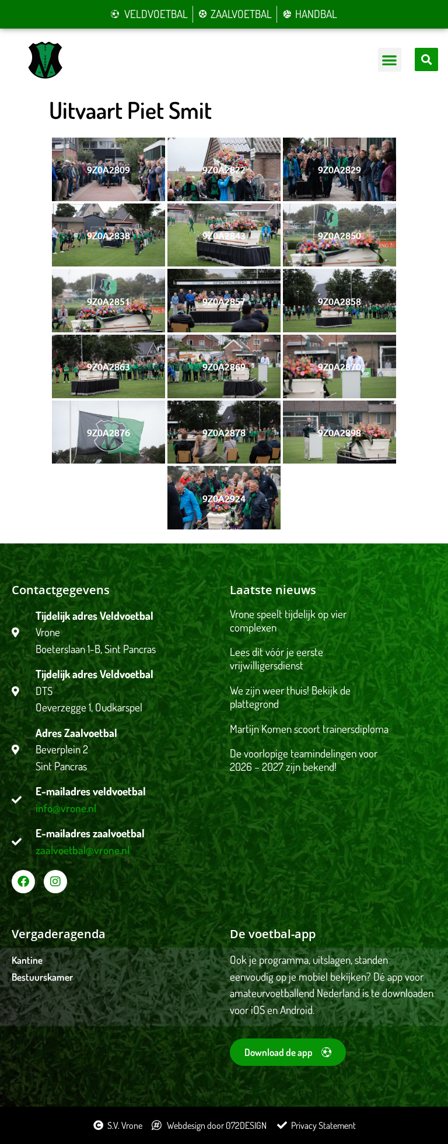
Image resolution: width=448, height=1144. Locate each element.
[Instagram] (55, 881)
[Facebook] (23, 881)
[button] (390, 60)
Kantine (27, 960)
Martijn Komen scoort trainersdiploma (309, 728)
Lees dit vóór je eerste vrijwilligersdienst (276, 658)
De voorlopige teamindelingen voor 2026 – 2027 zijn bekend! (303, 760)
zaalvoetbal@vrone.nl (83, 850)
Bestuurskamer (42, 977)
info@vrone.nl (66, 808)
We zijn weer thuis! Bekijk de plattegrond (290, 697)
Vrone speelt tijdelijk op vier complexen (288, 620)
